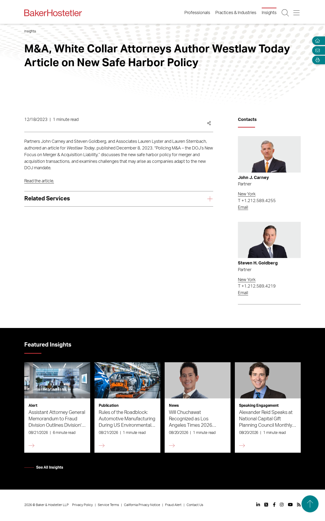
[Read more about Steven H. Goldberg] (269, 240)
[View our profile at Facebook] (274, 504)
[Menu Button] (297, 12)
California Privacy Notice (142, 505)
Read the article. (39, 181)
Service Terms (108, 505)
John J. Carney (253, 178)
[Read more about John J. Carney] (269, 154)
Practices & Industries (235, 13)
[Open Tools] (316, 60)
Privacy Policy (82, 505)
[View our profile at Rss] (299, 504)
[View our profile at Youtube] (290, 504)
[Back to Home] (53, 13)
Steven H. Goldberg (258, 263)
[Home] (316, 40)
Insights (269, 13)
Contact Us (195, 505)
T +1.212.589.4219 (257, 286)
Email (243, 207)
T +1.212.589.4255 (257, 201)
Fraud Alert (173, 505)
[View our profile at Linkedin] (258, 504)
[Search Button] (286, 12)
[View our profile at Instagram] (282, 504)
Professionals (197, 13)
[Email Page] (316, 50)
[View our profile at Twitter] (266, 504)
